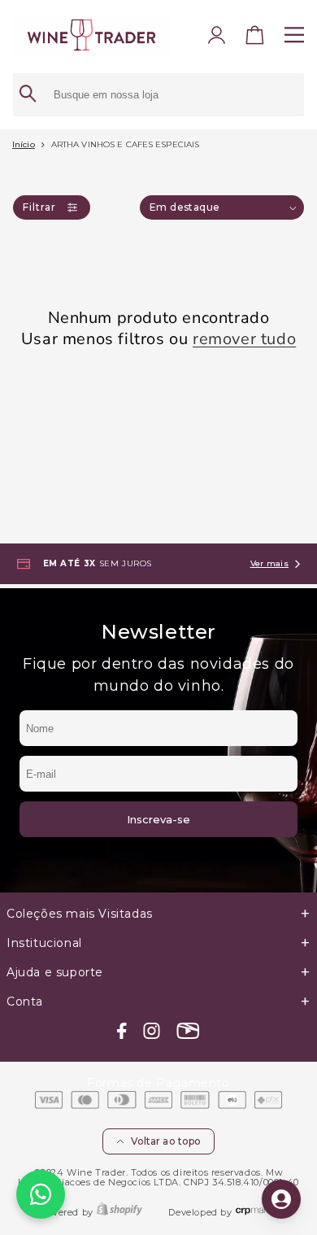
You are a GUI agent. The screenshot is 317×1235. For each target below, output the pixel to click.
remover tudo (244, 339)
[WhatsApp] (40, 1194)
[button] (255, 38)
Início (23, 144)
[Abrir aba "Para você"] (281, 1199)
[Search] (27, 95)
